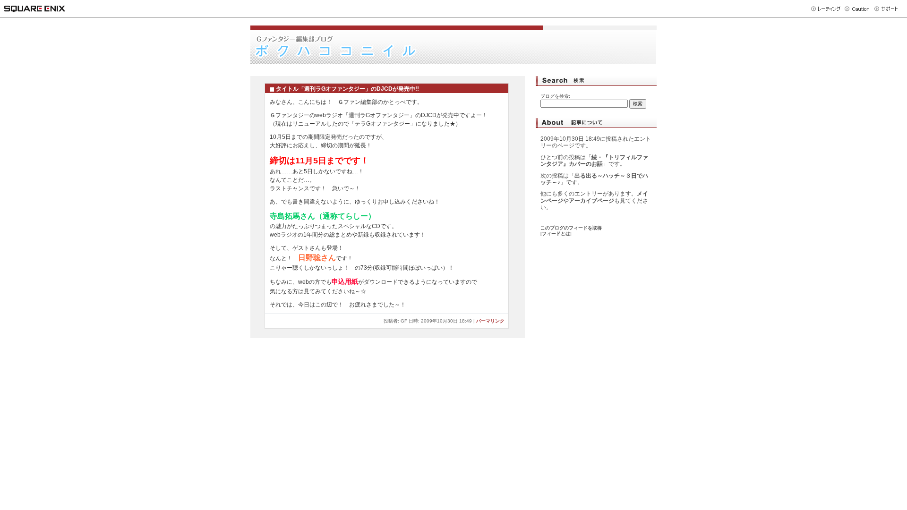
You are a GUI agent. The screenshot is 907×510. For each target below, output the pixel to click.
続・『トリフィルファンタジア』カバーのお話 (594, 160)
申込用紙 (345, 281)
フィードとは (556, 233)
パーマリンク (490, 320)
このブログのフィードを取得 (571, 227)
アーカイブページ (591, 200)
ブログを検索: (555, 96)
